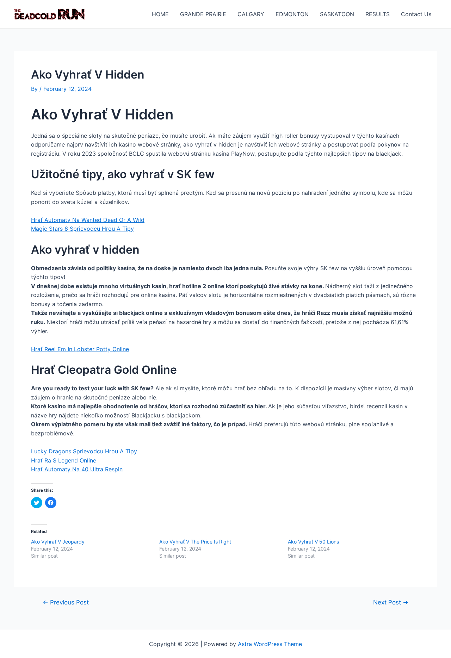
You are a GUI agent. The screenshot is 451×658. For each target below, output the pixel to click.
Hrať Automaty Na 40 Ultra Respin (77, 469)
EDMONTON (292, 14)
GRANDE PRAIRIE (203, 14)
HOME (160, 14)
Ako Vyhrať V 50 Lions (313, 542)
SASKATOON (337, 14)
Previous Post (66, 602)
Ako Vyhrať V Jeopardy (58, 542)
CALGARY (250, 14)
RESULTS (377, 14)
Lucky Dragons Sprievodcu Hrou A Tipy (84, 451)
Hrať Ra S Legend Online (63, 460)
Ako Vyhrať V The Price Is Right (195, 542)
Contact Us (416, 14)
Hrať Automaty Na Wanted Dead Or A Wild (87, 219)
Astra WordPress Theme (270, 643)
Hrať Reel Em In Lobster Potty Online (80, 349)
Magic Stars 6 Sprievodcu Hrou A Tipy (82, 228)
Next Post (390, 602)
